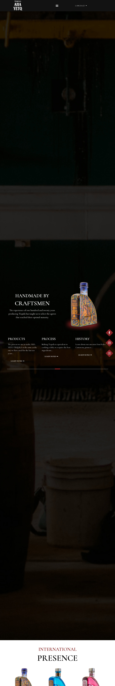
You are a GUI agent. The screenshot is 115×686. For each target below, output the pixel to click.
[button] (57, 6)
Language (80, 6)
